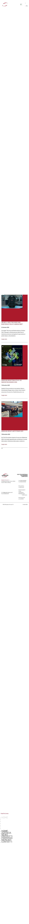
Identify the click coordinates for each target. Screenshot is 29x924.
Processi (7, 838)
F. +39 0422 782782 (22, 481)
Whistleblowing (22, 493)
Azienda (6, 832)
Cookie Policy (21, 487)
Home (4, 831)
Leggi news (4, 339)
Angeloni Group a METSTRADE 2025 (12, 431)
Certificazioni (24, 494)
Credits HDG (25, 504)
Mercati (6, 839)
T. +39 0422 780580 (22, 480)
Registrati (2, 846)
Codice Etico (21, 492)
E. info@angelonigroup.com (7, 492)
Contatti (6, 828)
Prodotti (7, 836)
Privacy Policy (21, 485)
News (4, 834)
